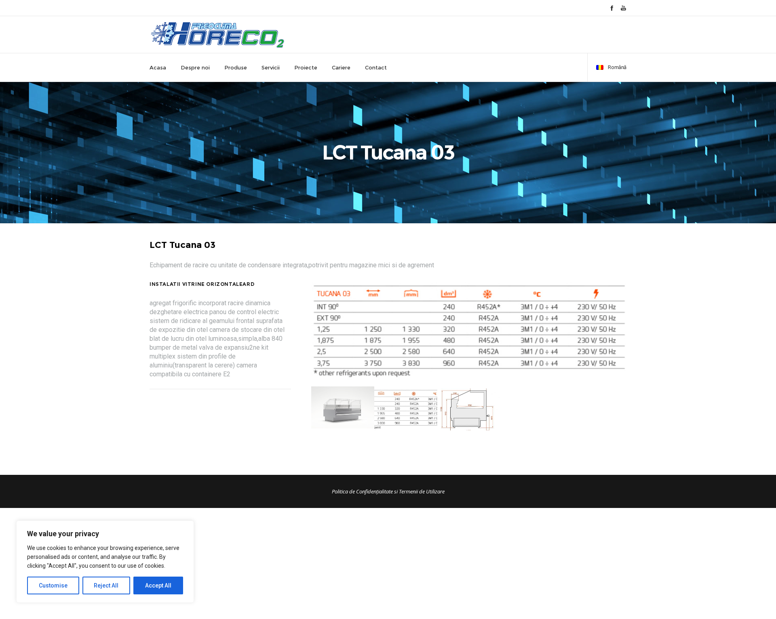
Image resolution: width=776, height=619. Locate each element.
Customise (53, 585)
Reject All (106, 585)
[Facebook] (612, 8)
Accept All (158, 585)
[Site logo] (217, 34)
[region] (105, 561)
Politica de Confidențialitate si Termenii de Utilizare (388, 491)
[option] (468, 331)
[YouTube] (623, 8)
